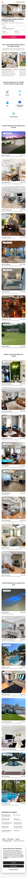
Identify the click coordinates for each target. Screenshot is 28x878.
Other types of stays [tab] (6, 815)
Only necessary (13, 866)
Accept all (13, 862)
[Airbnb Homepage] (3, 2)
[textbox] (7, 33)
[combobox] (13, 28)
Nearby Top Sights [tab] (16, 815)
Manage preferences (13, 869)
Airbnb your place (20, 2)
